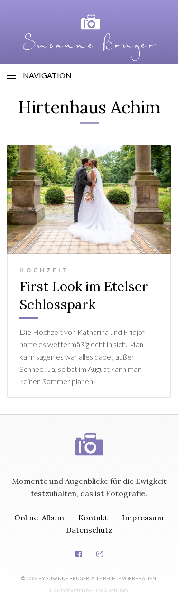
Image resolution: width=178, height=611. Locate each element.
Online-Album (39, 517)
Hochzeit (44, 270)
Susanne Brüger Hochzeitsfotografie (89, 435)
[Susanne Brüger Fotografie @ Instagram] (99, 554)
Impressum (143, 517)
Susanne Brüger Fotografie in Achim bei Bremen (89, 38)
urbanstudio (111, 590)
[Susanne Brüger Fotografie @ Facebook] (78, 554)
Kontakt (93, 517)
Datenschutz (89, 530)
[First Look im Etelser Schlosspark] (89, 199)
